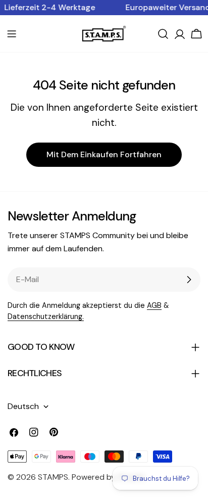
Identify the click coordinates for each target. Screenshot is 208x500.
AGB (154, 305)
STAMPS (53, 477)
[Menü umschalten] (12, 34)
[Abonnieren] (188, 279)
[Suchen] (163, 34)
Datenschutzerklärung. (46, 316)
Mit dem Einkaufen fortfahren (104, 154)
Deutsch (23, 406)
